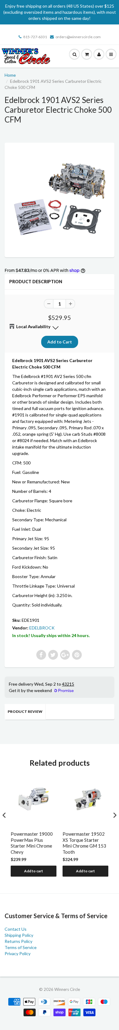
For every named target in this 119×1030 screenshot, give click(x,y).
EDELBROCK (42, 627)
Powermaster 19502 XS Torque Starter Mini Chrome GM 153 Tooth (84, 843)
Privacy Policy (18, 953)
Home (10, 75)
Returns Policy (18, 941)
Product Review (25, 711)
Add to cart (33, 871)
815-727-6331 (35, 37)
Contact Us (16, 929)
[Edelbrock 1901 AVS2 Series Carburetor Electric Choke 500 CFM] (59, 199)
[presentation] (4, 815)
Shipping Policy (19, 935)
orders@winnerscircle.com (78, 37)
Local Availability (33, 326)
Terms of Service (21, 947)
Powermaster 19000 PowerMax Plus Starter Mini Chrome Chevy (32, 843)
